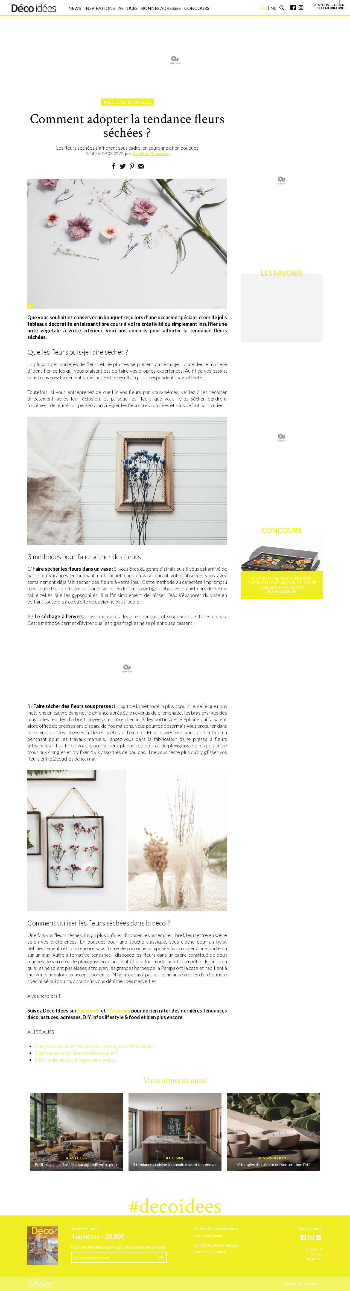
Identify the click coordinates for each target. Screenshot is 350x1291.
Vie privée (314, 1259)
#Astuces (114, 102)
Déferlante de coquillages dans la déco (75, 1060)
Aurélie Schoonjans (210, 1252)
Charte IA (314, 1249)
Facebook (89, 1011)
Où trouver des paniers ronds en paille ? (76, 1053)
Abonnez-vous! (85, 1228)
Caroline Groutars (150, 153)
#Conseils (139, 102)
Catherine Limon (208, 1236)
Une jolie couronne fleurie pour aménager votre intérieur (94, 1046)
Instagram (118, 1011)
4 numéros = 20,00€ (97, 1236)
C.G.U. (317, 1254)
